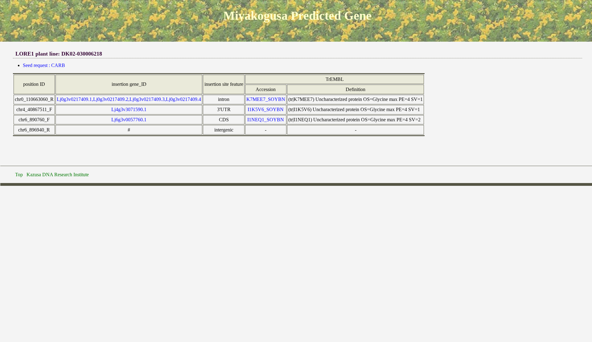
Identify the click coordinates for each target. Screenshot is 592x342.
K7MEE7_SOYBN (265, 99)
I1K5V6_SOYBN (266, 109)
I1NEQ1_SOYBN (265, 119)
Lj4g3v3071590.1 (128, 109)
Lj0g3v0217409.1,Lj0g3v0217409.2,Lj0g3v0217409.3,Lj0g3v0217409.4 (129, 99)
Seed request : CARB (44, 65)
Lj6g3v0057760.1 (128, 119)
